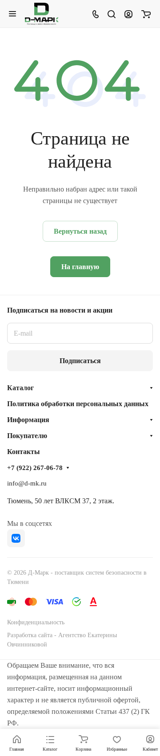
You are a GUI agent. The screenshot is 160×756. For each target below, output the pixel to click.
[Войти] (128, 13)
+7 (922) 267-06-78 (35, 467)
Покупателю (27, 435)
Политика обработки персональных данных (77, 403)
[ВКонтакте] (16, 538)
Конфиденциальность (35, 622)
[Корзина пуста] (146, 13)
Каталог (20, 388)
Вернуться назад (80, 231)
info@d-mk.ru (27, 483)
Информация (28, 419)
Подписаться (80, 360)
